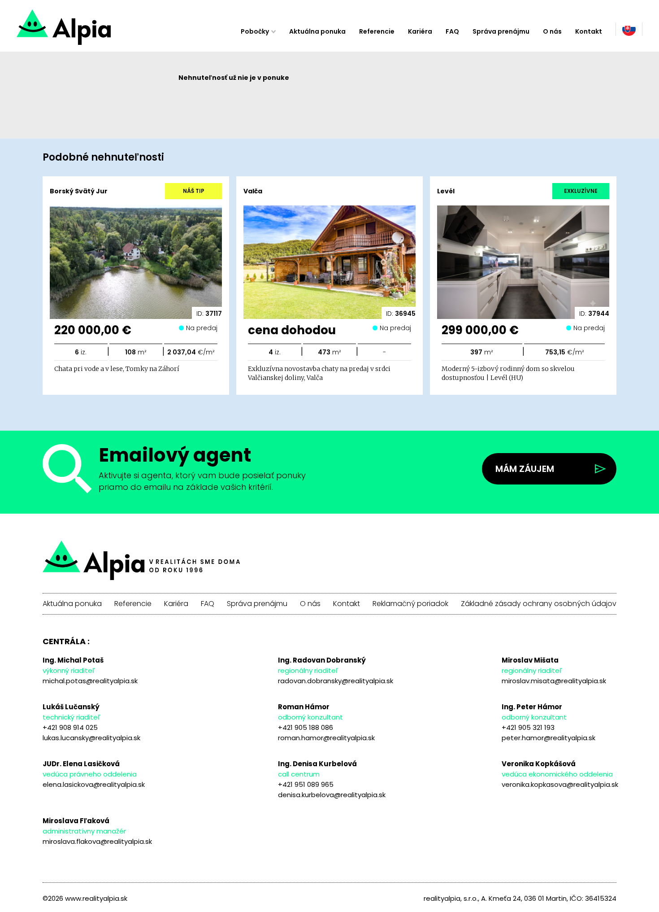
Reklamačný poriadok (410, 603)
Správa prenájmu (501, 31)
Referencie (377, 31)
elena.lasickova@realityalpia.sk (94, 784)
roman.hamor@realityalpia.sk (326, 737)
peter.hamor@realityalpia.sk (548, 737)
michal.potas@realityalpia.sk (90, 680)
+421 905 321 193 (528, 727)
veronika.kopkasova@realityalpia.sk (560, 784)
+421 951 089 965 (306, 784)
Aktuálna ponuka (317, 31)
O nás (552, 31)
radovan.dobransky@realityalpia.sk (335, 680)
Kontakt (588, 31)
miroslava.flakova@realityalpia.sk (97, 841)
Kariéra (420, 31)
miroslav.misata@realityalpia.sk (554, 680)
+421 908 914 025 (70, 727)
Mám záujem (524, 469)
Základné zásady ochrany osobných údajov (538, 603)
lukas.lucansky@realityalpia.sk (91, 737)
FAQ (452, 31)
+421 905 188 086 (305, 727)
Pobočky (255, 31)
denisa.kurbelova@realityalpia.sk (332, 794)
